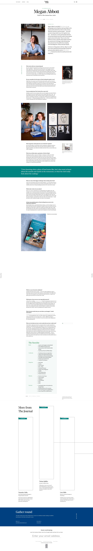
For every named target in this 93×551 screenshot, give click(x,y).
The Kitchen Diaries (45, 353)
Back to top (76, 516)
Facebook (51, 19)
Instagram (39, 522)
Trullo (42, 360)
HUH (39, 383)
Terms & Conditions (39, 541)
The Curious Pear (64, 26)
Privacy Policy (55, 541)
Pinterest (38, 396)
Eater (39, 381)
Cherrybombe (41, 380)
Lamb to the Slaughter (45, 345)
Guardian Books (44, 388)
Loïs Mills (63, 492)
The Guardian (41, 377)
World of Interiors (42, 373)
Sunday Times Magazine (43, 369)
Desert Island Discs (45, 391)
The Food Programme (45, 389)
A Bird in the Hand (45, 354)
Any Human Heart (45, 350)
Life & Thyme (41, 365)
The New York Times (42, 376)
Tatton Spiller (43, 481)
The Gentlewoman (42, 372)
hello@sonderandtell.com (21, 522)
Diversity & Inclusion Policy (47, 541)
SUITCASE (40, 362)
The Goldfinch (44, 346)
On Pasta (43, 358)
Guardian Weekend (42, 368)
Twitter (47, 19)
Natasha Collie (23, 492)
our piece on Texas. (38, 301)
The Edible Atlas (44, 357)
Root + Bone (40, 366)
